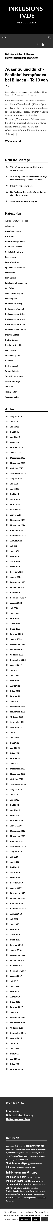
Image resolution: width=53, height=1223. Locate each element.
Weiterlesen (13, 141)
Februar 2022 (16, 696)
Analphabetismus (13, 231)
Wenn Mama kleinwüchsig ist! (24, 201)
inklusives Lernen (26, 1184)
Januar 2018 (15, 950)
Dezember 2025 (17, 458)
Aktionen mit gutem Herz (16, 220)
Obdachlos (26, 1188)
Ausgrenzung (10, 1146)
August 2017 (16, 976)
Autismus (9, 236)
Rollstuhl (41, 1191)
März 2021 (15, 753)
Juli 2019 (14, 856)
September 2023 (18, 597)
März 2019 (15, 877)
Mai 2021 (14, 742)
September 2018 (18, 908)
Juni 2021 (14, 737)
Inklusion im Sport (16, 1176)
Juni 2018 (14, 924)
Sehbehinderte (29, 95)
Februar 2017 (16, 1007)
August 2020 (16, 789)
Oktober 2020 (16, 779)
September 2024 (18, 535)
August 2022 (16, 665)
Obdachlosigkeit (12, 355)
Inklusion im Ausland (14, 309)
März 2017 (15, 1002)
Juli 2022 (14, 670)
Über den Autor (15, 1103)
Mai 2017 (14, 991)
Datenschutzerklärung (20, 1115)
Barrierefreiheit (34, 1145)
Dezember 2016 (17, 1017)
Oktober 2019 (16, 841)
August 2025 (16, 478)
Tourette (9, 386)
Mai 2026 (14, 432)
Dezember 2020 (17, 768)
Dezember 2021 (17, 706)
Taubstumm (13, 1198)
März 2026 (15, 442)
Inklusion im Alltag (13, 303)
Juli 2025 (14, 483)
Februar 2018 (16, 945)
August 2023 (16, 603)
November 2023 (17, 587)
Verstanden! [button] (25, 1219)
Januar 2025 (15, 515)
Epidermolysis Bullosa (15, 267)
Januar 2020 (15, 825)
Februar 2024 (16, 572)
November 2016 (17, 1022)
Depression (10, 257)
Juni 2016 (14, 1048)
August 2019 (16, 851)
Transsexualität (12, 397)
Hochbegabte (11, 298)
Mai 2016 (14, 1053)
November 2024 (17, 525)
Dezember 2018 (17, 893)
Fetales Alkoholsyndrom (16, 283)
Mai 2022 (14, 680)
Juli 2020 (14, 794)
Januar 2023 (15, 639)
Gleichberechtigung (14, 293)
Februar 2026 (16, 447)
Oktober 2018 (16, 903)
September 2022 (18, 660)
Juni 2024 (14, 551)
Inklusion (11, 1167)
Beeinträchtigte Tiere (15, 241)
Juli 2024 (14, 546)
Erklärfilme (10, 272)
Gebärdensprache (12, 1160)
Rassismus (9, 360)
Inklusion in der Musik (15, 319)
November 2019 (17, 836)
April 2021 (15, 748)
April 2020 (15, 810)
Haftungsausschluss (18, 1119)
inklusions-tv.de (26, 12)
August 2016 (16, 1038)
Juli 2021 (14, 732)
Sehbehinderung (38, 1194)
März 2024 (15, 566)
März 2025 (15, 504)
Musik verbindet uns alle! (21, 185)
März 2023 (15, 628)
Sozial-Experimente (14, 376)
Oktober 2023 (16, 592)
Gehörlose (30, 1160)
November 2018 (17, 898)
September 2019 (18, 846)
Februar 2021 (16, 758)
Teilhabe (20, 1198)
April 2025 (15, 499)
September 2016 (18, 1033)
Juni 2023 (14, 613)
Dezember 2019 (17, 831)
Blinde (13, 1149)
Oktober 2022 (16, 654)
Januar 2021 (15, 763)
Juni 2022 (14, 675)
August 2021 (16, 727)
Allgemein (19, 95)
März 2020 (15, 815)
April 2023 (15, 623)
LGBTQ (9, 1188)
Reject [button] (36, 1219)
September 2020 (18, 784)
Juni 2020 (14, 799)
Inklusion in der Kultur (15, 314)
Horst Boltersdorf (36, 1164)
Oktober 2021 (16, 717)
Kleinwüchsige (12, 340)
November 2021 (17, 711)
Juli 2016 (14, 1043)
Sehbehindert (11, 1194)
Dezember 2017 (17, 955)
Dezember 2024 (17, 520)
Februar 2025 (16, 509)
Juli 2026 (14, 421)
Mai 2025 (14, 494)
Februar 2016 (16, 1069)
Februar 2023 (16, 634)
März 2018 (15, 939)
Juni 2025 (14, 489)
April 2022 (15, 685)
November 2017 (17, 960)
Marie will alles (17, 1188)
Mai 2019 (14, 867)
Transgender (11, 391)
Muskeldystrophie (13, 345)
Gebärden (41, 1156)
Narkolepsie (10, 350)
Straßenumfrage (12, 381)
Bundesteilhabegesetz (23, 1149)
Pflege (23, 1191)
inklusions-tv (24, 92)
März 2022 (15, 691)
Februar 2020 (16, 820)
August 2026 (16, 416)
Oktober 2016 (16, 1027)
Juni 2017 (14, 986)
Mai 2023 (14, 618)
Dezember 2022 (17, 644)
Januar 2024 (15, 577)
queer (28, 1191)
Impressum (12, 1111)
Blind (8, 1149)
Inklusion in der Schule (15, 329)
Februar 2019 (16, 882)
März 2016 (15, 1064)
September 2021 (18, 722)
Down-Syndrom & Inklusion (22, 1153)
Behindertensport (13, 246)
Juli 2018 (14, 919)
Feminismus (10, 277)
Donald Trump (35, 1149)
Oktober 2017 (16, 965)
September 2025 (18, 473)
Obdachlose (34, 1188)
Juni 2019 (14, 862)
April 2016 (15, 1059)
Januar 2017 (15, 1012)
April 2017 (15, 996)
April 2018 (15, 934)
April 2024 (15, 561)
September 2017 (18, 970)
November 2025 (17, 463)
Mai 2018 (14, 929)
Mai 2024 (14, 556)
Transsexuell (10, 1201)
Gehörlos (9, 288)
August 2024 (16, 540)
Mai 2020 (14, 805)
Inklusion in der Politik (15, 324)
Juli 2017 (14, 981)
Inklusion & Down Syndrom (26, 1167)
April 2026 (15, 437)
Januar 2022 (15, 701)
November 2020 (17, 774)
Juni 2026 (14, 426)
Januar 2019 (15, 888)
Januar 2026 (15, 452)
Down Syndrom (12, 262)
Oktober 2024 (16, 530)
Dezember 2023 (17, 582)
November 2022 (17, 649)
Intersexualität (12, 334)
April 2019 (15, 872)
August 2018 (16, 913)
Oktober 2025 (16, 468)
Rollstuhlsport (11, 366)
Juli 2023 (14, 608)
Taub (8, 1198)
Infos (45, 1219)
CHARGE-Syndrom (14, 252)
